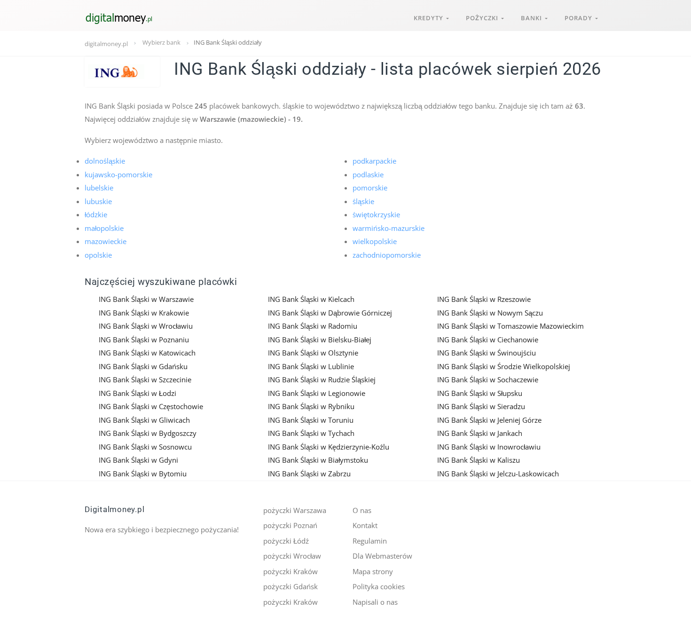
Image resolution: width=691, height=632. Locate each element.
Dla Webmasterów (382, 556)
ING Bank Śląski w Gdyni (138, 460)
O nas (362, 510)
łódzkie (96, 214)
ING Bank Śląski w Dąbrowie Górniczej (330, 312)
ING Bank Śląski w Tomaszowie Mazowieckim (510, 326)
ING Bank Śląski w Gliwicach (144, 420)
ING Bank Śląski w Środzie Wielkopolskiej (503, 366)
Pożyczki (483, 18)
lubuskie (98, 201)
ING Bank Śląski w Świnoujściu (486, 352)
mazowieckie (105, 241)
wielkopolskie (375, 241)
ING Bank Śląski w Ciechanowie (487, 339)
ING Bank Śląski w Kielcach (311, 299)
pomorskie (370, 187)
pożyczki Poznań (290, 525)
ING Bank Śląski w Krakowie (144, 312)
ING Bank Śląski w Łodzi (137, 393)
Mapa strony (373, 571)
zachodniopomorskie (387, 255)
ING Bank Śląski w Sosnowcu (145, 446)
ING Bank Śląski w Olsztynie (313, 352)
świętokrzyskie (376, 214)
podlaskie (368, 174)
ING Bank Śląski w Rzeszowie (484, 299)
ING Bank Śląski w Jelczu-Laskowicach (498, 473)
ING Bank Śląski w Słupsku (479, 393)
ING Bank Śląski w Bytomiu (143, 473)
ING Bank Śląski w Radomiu (312, 326)
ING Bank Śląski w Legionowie (316, 393)
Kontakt (365, 525)
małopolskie (104, 228)
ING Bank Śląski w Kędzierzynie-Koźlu (328, 446)
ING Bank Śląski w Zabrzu (309, 473)
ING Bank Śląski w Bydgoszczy (147, 433)
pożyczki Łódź (286, 540)
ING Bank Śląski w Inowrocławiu (489, 446)
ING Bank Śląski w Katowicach (147, 352)
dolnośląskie (105, 161)
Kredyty (430, 18)
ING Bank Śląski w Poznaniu (144, 339)
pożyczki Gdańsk (290, 586)
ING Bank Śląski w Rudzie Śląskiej (322, 379)
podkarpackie (374, 161)
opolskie (98, 255)
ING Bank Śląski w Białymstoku (318, 460)
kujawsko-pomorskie (118, 174)
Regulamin (370, 540)
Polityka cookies (379, 586)
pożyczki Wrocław (292, 556)
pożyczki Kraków (290, 571)
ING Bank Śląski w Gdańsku (143, 366)
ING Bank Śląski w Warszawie (146, 299)
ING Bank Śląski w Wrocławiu (146, 326)
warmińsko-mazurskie (388, 228)
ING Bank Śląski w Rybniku (311, 406)
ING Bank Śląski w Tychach (311, 433)
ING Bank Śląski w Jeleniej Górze (489, 420)
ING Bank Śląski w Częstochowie (151, 406)
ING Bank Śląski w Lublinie (311, 366)
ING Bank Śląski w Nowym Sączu (490, 312)
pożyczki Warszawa (294, 510)
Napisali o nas (375, 602)
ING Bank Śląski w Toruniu (310, 420)
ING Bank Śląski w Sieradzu (481, 406)
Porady (580, 18)
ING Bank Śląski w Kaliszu (478, 460)
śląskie (363, 201)
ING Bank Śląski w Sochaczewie (487, 379)
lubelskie (99, 187)
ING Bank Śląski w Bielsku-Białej (319, 339)
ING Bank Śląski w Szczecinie (145, 379)
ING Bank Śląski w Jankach (479, 433)
